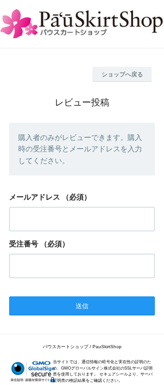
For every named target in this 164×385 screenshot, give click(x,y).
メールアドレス (34, 197)
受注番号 (23, 244)
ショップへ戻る (122, 74)
